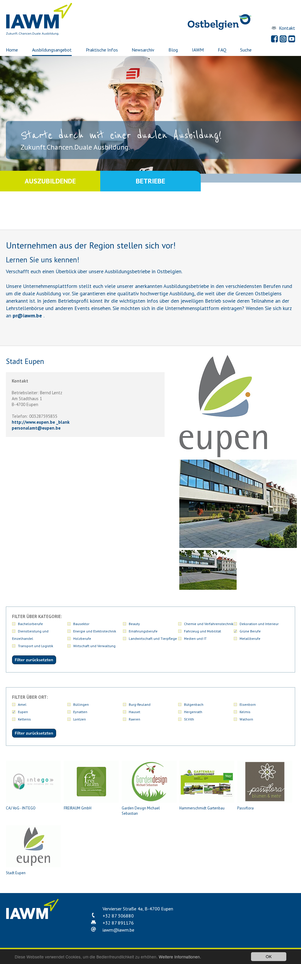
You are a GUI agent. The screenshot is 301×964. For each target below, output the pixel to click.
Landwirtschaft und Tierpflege (153, 638)
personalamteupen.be (36, 428)
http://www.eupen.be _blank (41, 422)
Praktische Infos (102, 50)
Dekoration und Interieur (259, 624)
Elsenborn (248, 704)
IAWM (198, 50)
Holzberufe (82, 638)
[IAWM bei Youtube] (291, 38)
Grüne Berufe (250, 631)
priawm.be (27, 315)
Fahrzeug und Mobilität (202, 631)
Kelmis (245, 712)
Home (12, 50)
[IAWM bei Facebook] (274, 38)
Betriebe (150, 180)
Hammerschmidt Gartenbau (202, 808)
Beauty (134, 624)
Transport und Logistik (35, 646)
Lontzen (79, 719)
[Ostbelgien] (220, 28)
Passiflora (245, 808)
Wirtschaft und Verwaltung (94, 646)
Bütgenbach (193, 704)
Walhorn (246, 719)
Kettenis (24, 719)
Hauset (134, 712)
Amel (22, 704)
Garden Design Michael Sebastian (141, 811)
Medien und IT (195, 638)
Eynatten (80, 712)
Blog (173, 50)
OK (269, 956)
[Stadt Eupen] (238, 546)
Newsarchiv (143, 50)
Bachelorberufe (30, 624)
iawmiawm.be (118, 930)
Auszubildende (50, 180)
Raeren (134, 719)
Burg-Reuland (139, 704)
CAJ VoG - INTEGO (21, 808)
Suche (246, 50)
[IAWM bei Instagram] (283, 38)
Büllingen (81, 704)
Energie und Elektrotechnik (94, 631)
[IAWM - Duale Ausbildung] (39, 34)
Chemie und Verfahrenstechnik (208, 624)
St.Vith (189, 719)
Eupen (23, 712)
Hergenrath (193, 712)
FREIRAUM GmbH (77, 808)
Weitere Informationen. (180, 957)
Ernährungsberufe (143, 631)
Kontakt (287, 28)
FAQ (222, 50)
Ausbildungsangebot (52, 50)
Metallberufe (250, 638)
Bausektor (81, 624)
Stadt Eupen (16, 872)
